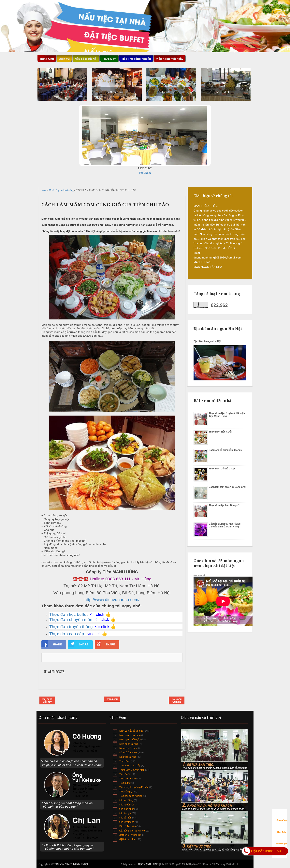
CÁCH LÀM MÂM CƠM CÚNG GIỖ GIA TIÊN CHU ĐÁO (105, 205)
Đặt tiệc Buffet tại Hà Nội (132, 830)
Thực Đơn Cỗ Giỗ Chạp (222, 468)
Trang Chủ (46, 58)
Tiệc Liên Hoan (127, 778)
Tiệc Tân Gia (59, 92)
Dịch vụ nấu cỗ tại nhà (131, 730)
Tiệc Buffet (222, 92)
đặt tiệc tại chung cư (130, 835)
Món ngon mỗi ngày (169, 58)
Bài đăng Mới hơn (47, 700)
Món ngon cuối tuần (130, 735)
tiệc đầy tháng (126, 822)
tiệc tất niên (125, 817)
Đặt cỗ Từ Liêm (127, 826)
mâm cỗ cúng (67, 190)
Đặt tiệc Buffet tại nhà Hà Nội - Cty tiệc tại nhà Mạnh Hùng (225, 525)
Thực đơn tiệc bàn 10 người (224, 505)
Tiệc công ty (125, 791)
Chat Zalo (281, 832)
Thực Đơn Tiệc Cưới (220, 431)
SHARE (57, 644)
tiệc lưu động (126, 800)
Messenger (281, 844)
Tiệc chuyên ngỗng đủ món (134, 787)
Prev (142, 172)
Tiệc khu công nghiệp (130, 796)
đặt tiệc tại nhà (127, 839)
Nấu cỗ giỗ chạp (128, 748)
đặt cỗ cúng (54, 190)
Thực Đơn (124, 761)
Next (148, 172)
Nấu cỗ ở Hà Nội (128, 752)
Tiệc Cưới (168, 92)
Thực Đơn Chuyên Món (132, 770)
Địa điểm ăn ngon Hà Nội (207, 341)
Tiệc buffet (124, 783)
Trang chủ (112, 699)
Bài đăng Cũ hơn (176, 700)
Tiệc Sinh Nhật (113, 92)
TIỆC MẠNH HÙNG (148, 864)
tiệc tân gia (125, 813)
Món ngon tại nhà (128, 744)
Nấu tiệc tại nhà (127, 757)
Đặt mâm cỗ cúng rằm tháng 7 (225, 450)
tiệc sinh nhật (126, 809)
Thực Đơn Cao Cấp (129, 765)
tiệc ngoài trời (126, 804)
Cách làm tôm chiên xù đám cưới (227, 487)
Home (44, 190)
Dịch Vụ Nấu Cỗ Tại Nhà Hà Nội (72, 864)
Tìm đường (281, 820)
